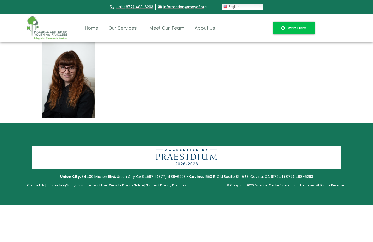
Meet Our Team (166, 28)
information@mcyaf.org (66, 185)
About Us (205, 28)
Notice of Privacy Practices (166, 185)
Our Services (122, 28)
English (233, 7)
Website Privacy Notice (126, 185)
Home (91, 28)
